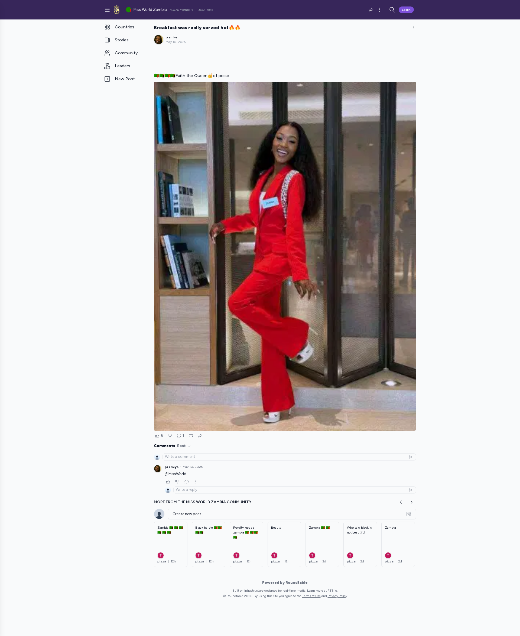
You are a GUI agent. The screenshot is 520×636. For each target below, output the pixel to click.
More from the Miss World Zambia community (202, 502)
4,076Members (181, 10)
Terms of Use (311, 596)
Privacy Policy (337, 596)
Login (406, 10)
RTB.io (332, 590)
